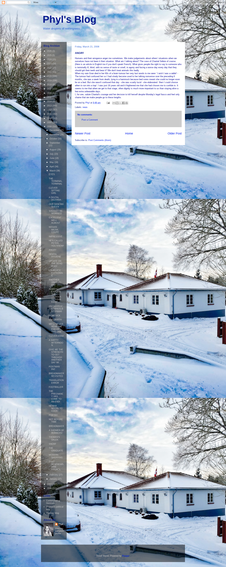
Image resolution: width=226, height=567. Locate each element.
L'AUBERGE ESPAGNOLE (56, 273)
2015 (49, 97)
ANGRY (52, 250)
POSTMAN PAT (54, 368)
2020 (49, 76)
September (55, 143)
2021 (49, 72)
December (55, 130)
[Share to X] (120, 103)
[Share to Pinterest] (126, 103)
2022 (49, 68)
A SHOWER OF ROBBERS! (56, 431)
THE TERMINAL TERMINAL (55, 181)
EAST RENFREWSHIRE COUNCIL (56, 465)
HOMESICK (54, 315)
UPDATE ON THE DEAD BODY (55, 263)
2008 (49, 126)
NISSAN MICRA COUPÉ (54, 229)
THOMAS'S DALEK (54, 438)
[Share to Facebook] (123, 103)
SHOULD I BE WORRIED (56, 212)
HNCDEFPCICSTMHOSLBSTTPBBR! (56, 309)
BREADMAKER (56, 426)
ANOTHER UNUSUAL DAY (55, 282)
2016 (49, 93)
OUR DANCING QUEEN (56, 205)
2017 (49, 89)
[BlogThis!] (117, 103)
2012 (49, 110)
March (53, 170)
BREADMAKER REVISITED (56, 374)
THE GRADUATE (56, 449)
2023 (49, 63)
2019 (49, 80)
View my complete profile (59, 531)
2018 (49, 84)
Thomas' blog (52, 513)
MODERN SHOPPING (56, 456)
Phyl (60, 524)
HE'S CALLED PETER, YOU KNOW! (56, 243)
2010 (49, 118)
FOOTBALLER (56, 387)
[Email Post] (108, 102)
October (54, 138)
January (54, 479)
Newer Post (82, 133)
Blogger (125, 556)
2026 (49, 51)
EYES (52, 174)
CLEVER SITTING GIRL (54, 190)
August (53, 149)
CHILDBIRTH (55, 319)
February (54, 474)
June (52, 158)
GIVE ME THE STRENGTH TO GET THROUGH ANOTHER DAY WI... (56, 356)
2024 (49, 59)
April (52, 166)
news (85, 107)
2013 (49, 105)
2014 (49, 101)
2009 (49, 122)
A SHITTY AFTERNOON (56, 342)
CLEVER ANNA (56, 336)
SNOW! (52, 444)
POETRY (53, 415)
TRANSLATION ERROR (56, 381)
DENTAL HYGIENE (55, 255)
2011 (49, 114)
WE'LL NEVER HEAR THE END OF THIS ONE (56, 328)
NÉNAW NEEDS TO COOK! (55, 408)
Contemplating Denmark (53, 501)
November (55, 134)
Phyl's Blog (69, 19)
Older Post (175, 133)
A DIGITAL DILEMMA (55, 198)
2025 (49, 55)
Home (129, 133)
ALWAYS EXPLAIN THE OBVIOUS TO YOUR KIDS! (55, 295)
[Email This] (114, 103)
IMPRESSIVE (55, 236)
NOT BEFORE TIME (56, 420)
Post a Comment (90, 120)
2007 (49, 484)
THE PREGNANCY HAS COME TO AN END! (56, 396)
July (52, 154)
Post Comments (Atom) (99, 140)
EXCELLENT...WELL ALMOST (56, 220)
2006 (49, 488)
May (52, 162)
